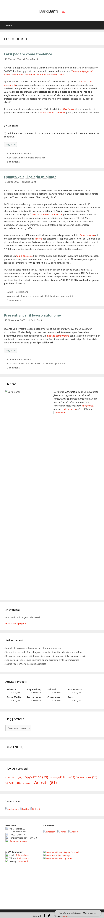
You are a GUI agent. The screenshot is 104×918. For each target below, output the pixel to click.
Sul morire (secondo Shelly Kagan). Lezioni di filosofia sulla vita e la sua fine (43, 652)
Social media (26, 783)
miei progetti (69, 409)
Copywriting (34, 689)
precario (39, 296)
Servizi (71, 697)
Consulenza (13, 157)
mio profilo (87, 405)
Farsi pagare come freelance (28, 54)
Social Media (14, 697)
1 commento (14, 300)
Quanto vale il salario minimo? (30, 176)
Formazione (34, 697)
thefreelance (23, 858)
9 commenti (13, 161)
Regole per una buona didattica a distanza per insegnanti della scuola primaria (45, 656)
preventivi (60, 363)
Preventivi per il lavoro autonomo (32, 315)
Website (45, 782)
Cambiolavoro (87, 235)
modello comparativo (57, 335)
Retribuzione (52, 296)
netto (31, 296)
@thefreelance (22, 855)
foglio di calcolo (24, 255)
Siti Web (51, 689)
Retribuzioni (25, 153)
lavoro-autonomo (44, 363)
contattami (60, 412)
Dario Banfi (23, 861)
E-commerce (75, 689)
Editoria (11, 689)
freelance (40, 157)
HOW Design (68, 109)
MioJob (38, 238)
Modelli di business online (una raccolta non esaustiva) (33, 648)
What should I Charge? (52, 112)
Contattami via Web (18, 841)
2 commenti (13, 367)
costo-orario (27, 157)
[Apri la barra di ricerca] (100, 25)
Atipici (10, 291)
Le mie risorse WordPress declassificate (25, 663)
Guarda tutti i (15, 623)
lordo (24, 296)
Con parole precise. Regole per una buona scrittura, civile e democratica (42, 659)
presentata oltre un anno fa (47, 214)
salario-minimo (68, 296)
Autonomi (12, 153)
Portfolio (16, 692)
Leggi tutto (10, 144)
